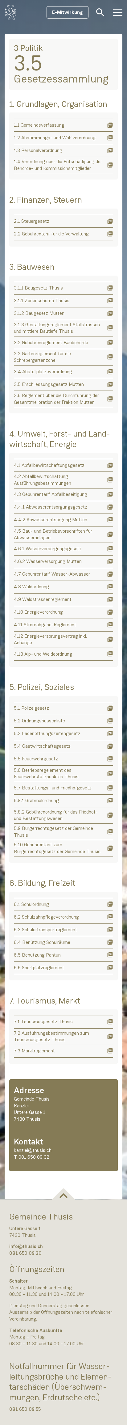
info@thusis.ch (26, 1246)
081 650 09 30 (25, 1253)
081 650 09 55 (25, 1409)
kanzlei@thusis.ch (32, 1150)
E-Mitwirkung (67, 12)
